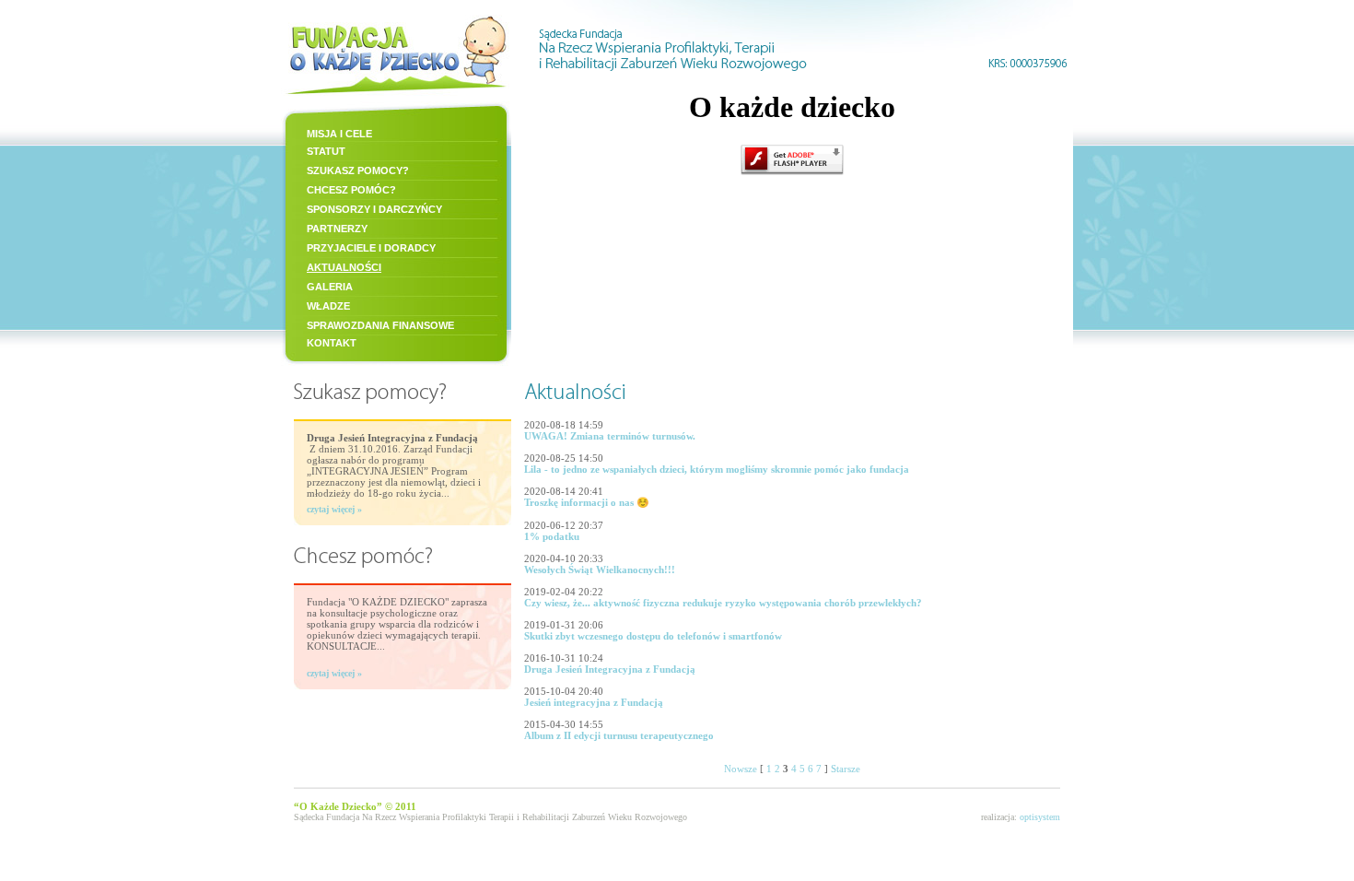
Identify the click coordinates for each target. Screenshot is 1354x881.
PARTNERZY (337, 228)
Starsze (845, 768)
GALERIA (330, 286)
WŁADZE (328, 305)
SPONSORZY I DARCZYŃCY (374, 209)
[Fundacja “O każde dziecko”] (396, 96)
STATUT (326, 151)
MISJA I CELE (339, 133)
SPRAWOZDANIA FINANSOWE (380, 325)
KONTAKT (331, 342)
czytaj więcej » (334, 509)
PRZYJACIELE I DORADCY (371, 247)
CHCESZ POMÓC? (351, 189)
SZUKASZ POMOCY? (358, 170)
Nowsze (740, 768)
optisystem (1040, 817)
